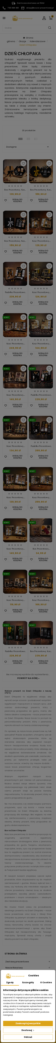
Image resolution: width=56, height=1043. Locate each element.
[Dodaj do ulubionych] (5, 508)
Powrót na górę (27, 678)
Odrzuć (28, 1037)
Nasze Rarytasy (14, 967)
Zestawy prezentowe (17, 961)
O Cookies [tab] (46, 982)
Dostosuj (27, 1030)
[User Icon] (44, 18)
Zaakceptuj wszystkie (28, 1023)
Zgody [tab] (10, 982)
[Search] (49, 28)
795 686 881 (13, 8)
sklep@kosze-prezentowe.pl (40, 8)
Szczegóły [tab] (28, 982)
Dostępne (28, 147)
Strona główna (16, 953)
